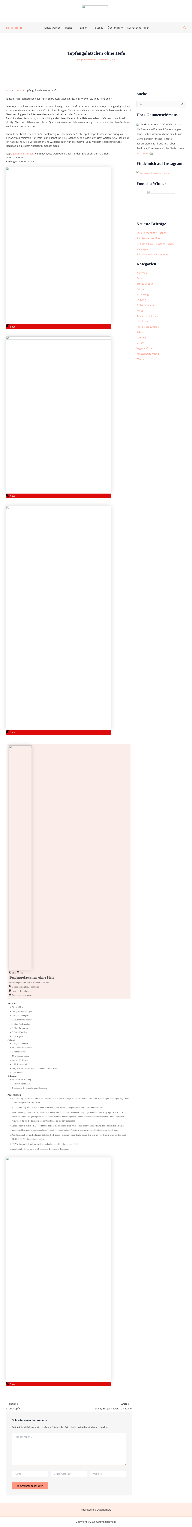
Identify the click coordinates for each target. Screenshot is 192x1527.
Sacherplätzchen (145, 249)
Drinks (140, 289)
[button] (73, 27)
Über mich (114, 27)
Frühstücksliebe (51, 27)
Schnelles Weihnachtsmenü (152, 254)
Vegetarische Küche (147, 353)
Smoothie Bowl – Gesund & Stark (155, 243)
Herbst (140, 310)
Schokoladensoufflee (148, 238)
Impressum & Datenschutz (96, 1509)
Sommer (141, 337)
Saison (83, 27)
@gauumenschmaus (21, 153)
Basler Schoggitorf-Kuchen (151, 233)
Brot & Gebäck (144, 283)
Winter (140, 359)
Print (13, 973)
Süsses (99, 27)
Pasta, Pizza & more (147, 326)
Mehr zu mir (143, 153)
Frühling (141, 300)
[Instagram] (16, 28)
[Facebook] (7, 28)
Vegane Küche (144, 348)
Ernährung (142, 294)
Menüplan (142, 321)
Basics (68, 27)
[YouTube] (21, 28)
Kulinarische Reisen (138, 27)
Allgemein (142, 273)
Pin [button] (21, 973)
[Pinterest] (11, 28)
